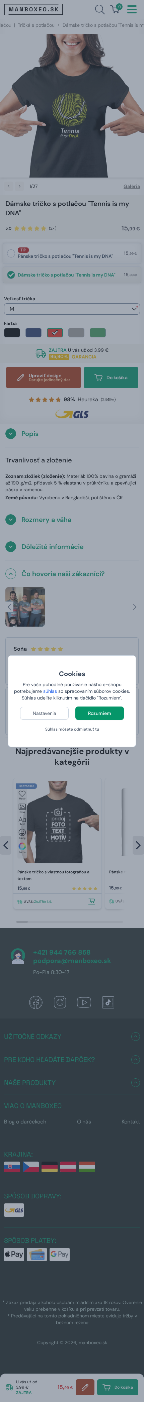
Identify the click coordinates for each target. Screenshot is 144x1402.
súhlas (50, 691)
